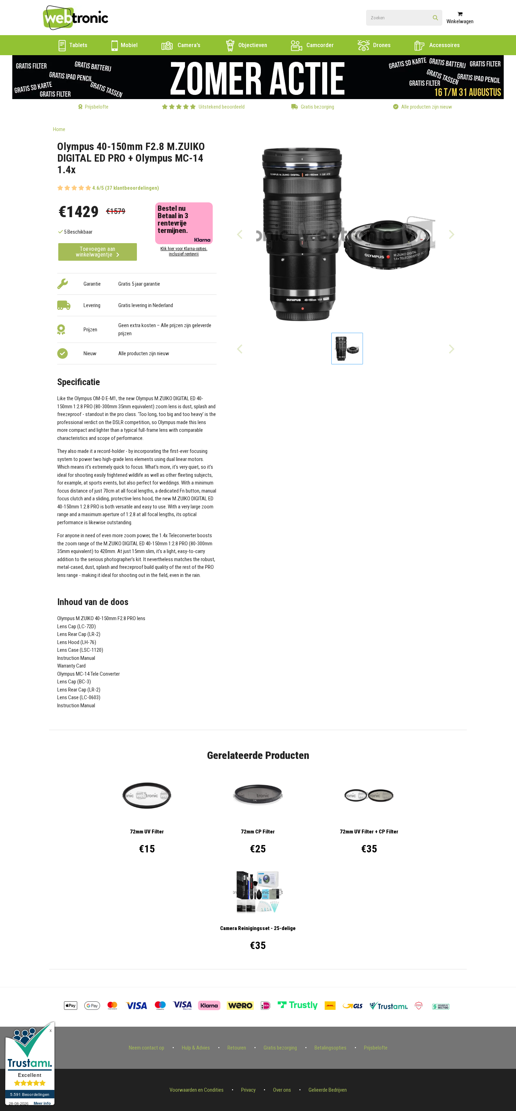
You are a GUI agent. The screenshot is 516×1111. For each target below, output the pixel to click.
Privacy (248, 1090)
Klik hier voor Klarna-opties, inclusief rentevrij (183, 251)
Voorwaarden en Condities (197, 1090)
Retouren (236, 1048)
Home (59, 129)
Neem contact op (146, 1048)
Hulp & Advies (196, 1048)
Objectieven (252, 44)
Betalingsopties (330, 1048)
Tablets (77, 44)
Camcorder (319, 44)
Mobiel (128, 44)
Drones (381, 44)
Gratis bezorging (280, 1048)
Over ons (282, 1090)
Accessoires (444, 44)
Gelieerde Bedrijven (328, 1090)
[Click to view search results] (435, 18)
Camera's (188, 44)
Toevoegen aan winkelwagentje (95, 252)
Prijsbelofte (376, 1048)
